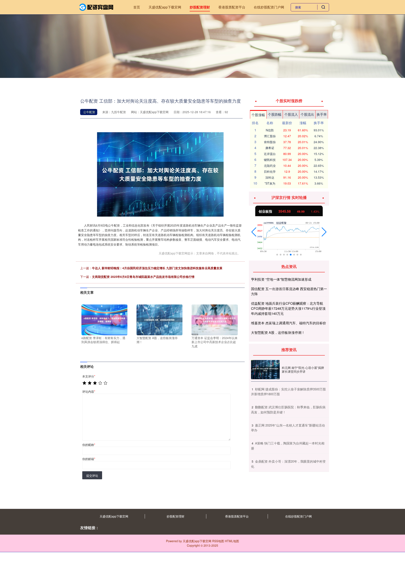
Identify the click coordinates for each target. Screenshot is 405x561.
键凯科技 (270, 160)
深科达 (269, 177)
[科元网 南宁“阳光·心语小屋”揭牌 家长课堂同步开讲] (265, 369)
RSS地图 (218, 541)
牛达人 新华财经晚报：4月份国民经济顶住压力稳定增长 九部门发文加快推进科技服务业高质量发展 (157, 268)
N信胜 (270, 130)
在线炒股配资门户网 (269, 7)
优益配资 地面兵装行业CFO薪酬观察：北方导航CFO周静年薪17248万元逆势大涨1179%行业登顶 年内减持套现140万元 (288, 308)
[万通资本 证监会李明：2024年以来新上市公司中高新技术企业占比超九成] (215, 319)
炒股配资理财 (200, 7)
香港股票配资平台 (231, 7)
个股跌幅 (274, 114)
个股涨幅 (258, 114)
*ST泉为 (270, 183)
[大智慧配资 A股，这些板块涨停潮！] (159, 319)
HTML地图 (232, 541)
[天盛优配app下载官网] (96, 7)
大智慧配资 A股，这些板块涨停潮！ (278, 332)
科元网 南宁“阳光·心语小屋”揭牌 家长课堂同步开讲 (303, 369)
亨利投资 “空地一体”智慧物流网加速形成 (281, 279)
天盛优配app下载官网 (164, 7)
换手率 (322, 114)
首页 (136, 7)
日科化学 (270, 171)
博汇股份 (270, 136)
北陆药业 (270, 165)
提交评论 (92, 475)
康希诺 (269, 148)
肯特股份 (270, 142)
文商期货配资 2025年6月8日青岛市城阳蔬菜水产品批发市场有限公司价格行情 (143, 276)
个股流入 (291, 114)
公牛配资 (89, 112)
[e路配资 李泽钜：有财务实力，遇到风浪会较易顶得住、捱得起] (104, 319)
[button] (254, 232)
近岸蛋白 (270, 154)
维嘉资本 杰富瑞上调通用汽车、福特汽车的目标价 (288, 323)
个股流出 (307, 114)
